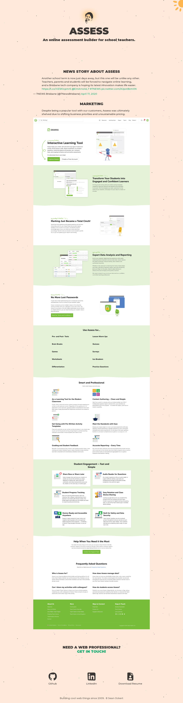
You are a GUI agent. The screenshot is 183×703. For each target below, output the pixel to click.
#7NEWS (95, 88)
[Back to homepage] (89, 18)
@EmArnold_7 (80, 88)
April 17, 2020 (89, 93)
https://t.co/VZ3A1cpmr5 (56, 88)
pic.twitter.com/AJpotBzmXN (119, 88)
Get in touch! (91, 651)
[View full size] (91, 373)
